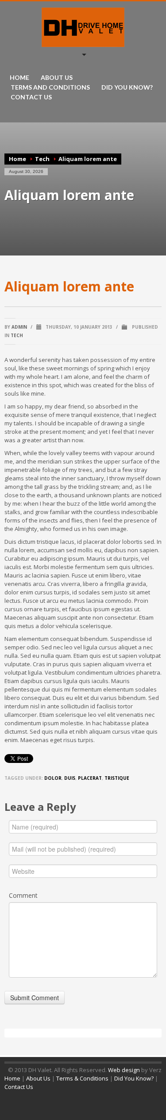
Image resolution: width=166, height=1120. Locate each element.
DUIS (69, 778)
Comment (23, 895)
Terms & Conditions (82, 1078)
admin (19, 327)
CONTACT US (31, 97)
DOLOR (53, 778)
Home (17, 159)
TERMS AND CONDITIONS (50, 87)
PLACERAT (90, 778)
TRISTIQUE (116, 778)
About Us (38, 1078)
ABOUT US (57, 78)
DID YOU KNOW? (127, 87)
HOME (19, 78)
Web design (124, 1070)
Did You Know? (134, 1078)
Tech (42, 159)
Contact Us (18, 1087)
